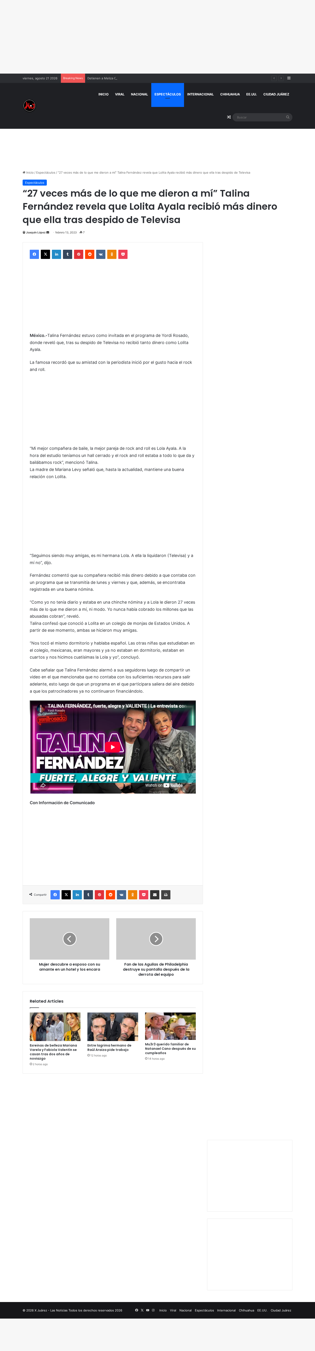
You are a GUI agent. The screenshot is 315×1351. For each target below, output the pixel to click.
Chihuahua (230, 94)
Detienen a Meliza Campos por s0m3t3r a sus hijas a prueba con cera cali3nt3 (143, 78)
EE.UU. (251, 94)
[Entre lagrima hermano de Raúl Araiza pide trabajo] (112, 1027)
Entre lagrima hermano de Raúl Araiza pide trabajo (109, 1047)
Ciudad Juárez (276, 94)
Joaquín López (36, 232)
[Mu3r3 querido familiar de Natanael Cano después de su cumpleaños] (170, 1026)
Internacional (200, 94)
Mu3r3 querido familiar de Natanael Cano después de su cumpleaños (170, 1048)
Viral (120, 94)
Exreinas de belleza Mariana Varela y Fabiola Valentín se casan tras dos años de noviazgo (53, 1052)
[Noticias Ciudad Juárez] (29, 106)
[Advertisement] (157, 37)
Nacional (139, 94)
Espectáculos (168, 94)
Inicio (103, 94)
